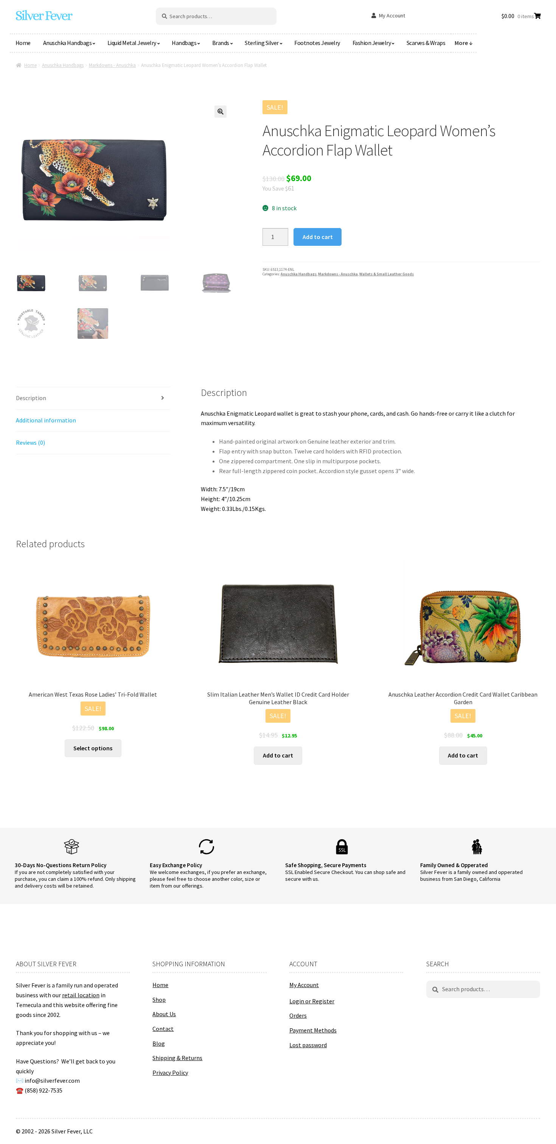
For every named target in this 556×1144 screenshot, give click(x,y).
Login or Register (311, 1001)
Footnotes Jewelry (317, 43)
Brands (220, 43)
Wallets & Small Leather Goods (386, 274)
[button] (220, 112)
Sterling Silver (262, 43)
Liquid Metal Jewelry (131, 43)
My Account (392, 15)
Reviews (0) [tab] (30, 442)
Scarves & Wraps (426, 43)
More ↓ (464, 43)
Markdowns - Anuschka (112, 65)
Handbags (184, 43)
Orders (298, 1015)
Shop (159, 999)
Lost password (308, 1045)
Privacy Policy (170, 1072)
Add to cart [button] (278, 755)
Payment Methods (313, 1030)
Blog (158, 1043)
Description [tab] (31, 398)
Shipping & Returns (177, 1058)
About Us (164, 1014)
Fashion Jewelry (372, 43)
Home (23, 43)
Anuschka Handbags (67, 43)
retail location (80, 995)
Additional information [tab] (46, 420)
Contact (163, 1028)
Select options (92, 748)
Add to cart (318, 237)
